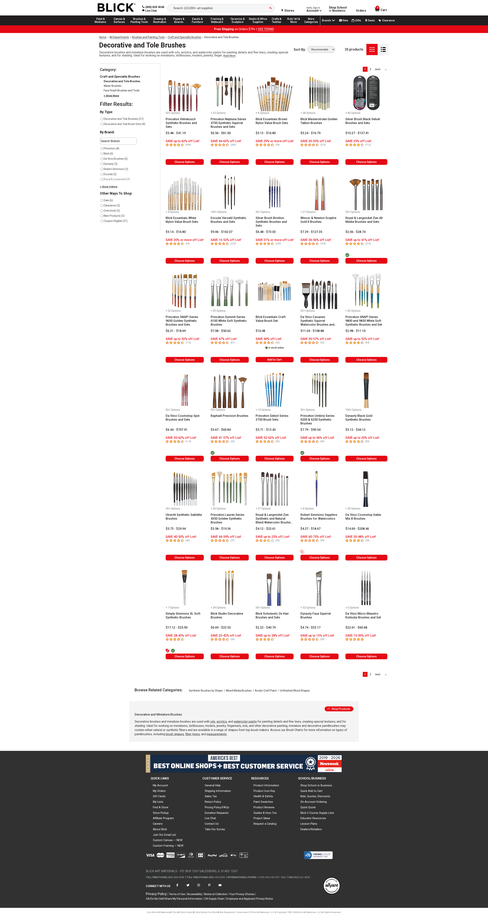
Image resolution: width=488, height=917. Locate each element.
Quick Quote (308, 807)
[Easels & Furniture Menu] (198, 25)
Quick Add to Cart (311, 791)
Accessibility (194, 894)
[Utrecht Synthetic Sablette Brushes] (185, 489)
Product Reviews (264, 807)
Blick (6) (108, 153)
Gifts (358, 20)
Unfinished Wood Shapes (295, 690)
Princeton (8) (111, 148)
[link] (149, 10)
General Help (213, 785)
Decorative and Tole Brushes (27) (124, 118)
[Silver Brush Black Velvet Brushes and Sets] (366, 93)
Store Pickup (161, 813)
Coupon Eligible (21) (116, 220)
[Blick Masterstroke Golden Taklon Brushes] (319, 93)
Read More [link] (229, 55)
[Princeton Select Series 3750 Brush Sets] (275, 390)
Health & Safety (263, 796)
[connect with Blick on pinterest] (209, 887)
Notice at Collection (215, 894)
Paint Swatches (263, 801)
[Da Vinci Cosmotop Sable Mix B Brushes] (366, 489)
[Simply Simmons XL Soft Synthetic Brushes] (185, 588)
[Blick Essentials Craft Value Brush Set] (275, 291)
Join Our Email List (164, 834)
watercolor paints (245, 721)
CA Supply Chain (214, 898)
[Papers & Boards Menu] (180, 25)
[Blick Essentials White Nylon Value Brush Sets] (185, 192)
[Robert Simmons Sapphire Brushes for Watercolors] (319, 489)
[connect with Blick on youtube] (220, 887)
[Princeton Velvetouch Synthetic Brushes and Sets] (185, 93)
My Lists (158, 801)
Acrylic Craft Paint (266, 690)
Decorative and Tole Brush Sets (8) (124, 124)
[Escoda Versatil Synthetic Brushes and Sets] (230, 192)
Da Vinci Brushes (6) (116, 158)
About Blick (160, 829)
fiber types (192, 734)
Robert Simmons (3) (116, 169)
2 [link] (370, 69)
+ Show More (111, 95)
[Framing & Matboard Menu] (217, 25)
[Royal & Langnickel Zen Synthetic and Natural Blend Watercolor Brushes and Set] (275, 489)
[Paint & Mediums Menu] (101, 25)
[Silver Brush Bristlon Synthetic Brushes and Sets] (275, 192)
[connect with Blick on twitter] (188, 887)
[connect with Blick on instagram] (198, 887)
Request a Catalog (265, 823)
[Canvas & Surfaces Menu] (119, 25)
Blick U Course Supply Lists (317, 813)
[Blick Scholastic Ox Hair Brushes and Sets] (275, 588)
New (345, 20)
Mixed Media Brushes (239, 690)
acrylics (222, 721)
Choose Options (184, 161)
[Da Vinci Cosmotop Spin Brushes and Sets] (185, 390)
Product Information (266, 785)
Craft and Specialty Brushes (184, 37)
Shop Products (340, 708)
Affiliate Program (163, 818)
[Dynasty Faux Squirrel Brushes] (319, 588)
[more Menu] (311, 25)
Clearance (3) (112, 205)
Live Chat (210, 818)
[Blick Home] (117, 7)
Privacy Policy (156, 894)
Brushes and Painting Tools (148, 37)
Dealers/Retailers (311, 829)
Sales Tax (211, 796)
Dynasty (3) (110, 163)
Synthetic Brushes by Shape (206, 690)
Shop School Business (338, 9)
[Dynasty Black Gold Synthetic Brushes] (366, 390)
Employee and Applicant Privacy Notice (249, 898)
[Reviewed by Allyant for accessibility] (331, 886)
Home (102, 37)
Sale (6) (108, 200)
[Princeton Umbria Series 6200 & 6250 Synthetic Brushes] (319, 390)
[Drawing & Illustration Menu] (159, 25)
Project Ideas (262, 818)
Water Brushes (112, 85)
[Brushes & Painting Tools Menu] (139, 25)
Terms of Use (177, 894)
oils (212, 721)
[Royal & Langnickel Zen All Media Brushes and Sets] (366, 192)
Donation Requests (217, 813)
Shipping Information (218, 791)
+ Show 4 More (108, 186)
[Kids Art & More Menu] (295, 25)
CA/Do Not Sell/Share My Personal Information (174, 898)
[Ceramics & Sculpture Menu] (237, 25)
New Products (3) (114, 215)
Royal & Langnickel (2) (117, 179)
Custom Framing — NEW (168, 845)
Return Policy (213, 801)
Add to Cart (274, 359)
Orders (361, 10)
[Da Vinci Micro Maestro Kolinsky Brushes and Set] (366, 588)
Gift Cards (159, 796)
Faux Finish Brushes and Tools (122, 90)
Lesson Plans (308, 823)
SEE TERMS (266, 29)
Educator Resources (313, 818)
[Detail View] (383, 49)
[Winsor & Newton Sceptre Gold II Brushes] (319, 192)
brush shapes (175, 734)
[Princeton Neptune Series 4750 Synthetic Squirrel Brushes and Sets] (230, 93)
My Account (160, 785)
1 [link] (365, 69)
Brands (326, 20)
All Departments (119, 37)
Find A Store (160, 807)
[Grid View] (372, 49)
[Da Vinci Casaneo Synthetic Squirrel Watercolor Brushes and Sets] (319, 291)
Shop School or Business (316, 785)
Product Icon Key (264, 791)
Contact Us (212, 823)
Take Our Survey (215, 829)
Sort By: (300, 49)
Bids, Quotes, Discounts (315, 796)
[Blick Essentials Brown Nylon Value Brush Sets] (275, 93)
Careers (158, 823)
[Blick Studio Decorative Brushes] (230, 588)
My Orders (159, 791)
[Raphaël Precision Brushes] (230, 390)
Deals (371, 20)
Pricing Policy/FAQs (217, 807)
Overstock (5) (112, 210)
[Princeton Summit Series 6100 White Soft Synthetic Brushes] (230, 291)
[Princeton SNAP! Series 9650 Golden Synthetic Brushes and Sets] (185, 291)
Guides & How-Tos (265, 813)
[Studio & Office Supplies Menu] (257, 25)
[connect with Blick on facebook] (177, 887)
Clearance (388, 20)
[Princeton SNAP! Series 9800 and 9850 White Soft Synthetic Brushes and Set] (366, 291)
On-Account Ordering (313, 801)
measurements (217, 734)
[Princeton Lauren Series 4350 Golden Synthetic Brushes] (230, 489)
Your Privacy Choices (241, 894)
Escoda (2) (110, 174)
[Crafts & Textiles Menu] (278, 25)
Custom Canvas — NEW (167, 840)
